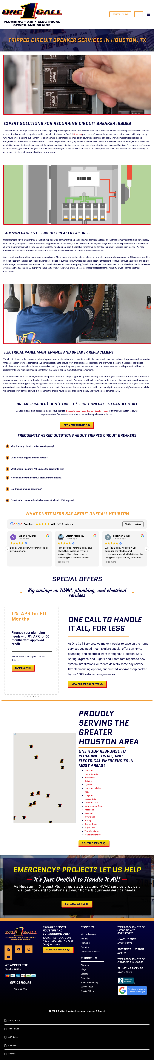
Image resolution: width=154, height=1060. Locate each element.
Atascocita (90, 777)
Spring (88, 820)
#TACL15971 (124, 943)
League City (90, 798)
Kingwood (89, 795)
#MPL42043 (124, 972)
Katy (87, 791)
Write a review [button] (133, 524)
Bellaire (88, 780)
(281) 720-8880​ (52, 944)
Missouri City (91, 802)
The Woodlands (92, 831)
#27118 (121, 953)
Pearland (89, 813)
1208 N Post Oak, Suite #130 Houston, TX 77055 (58, 939)
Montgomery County (94, 806)
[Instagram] (28, 949)
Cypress (88, 784)
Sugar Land (90, 827)
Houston (77, 134)
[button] (148, 14)
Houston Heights (93, 788)
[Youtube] (8, 956)
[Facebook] (18, 949)
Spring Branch (91, 824)
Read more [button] (63, 562)
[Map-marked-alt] (8, 949)
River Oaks (90, 816)
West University (92, 834)
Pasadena (89, 809)
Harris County (91, 773)
